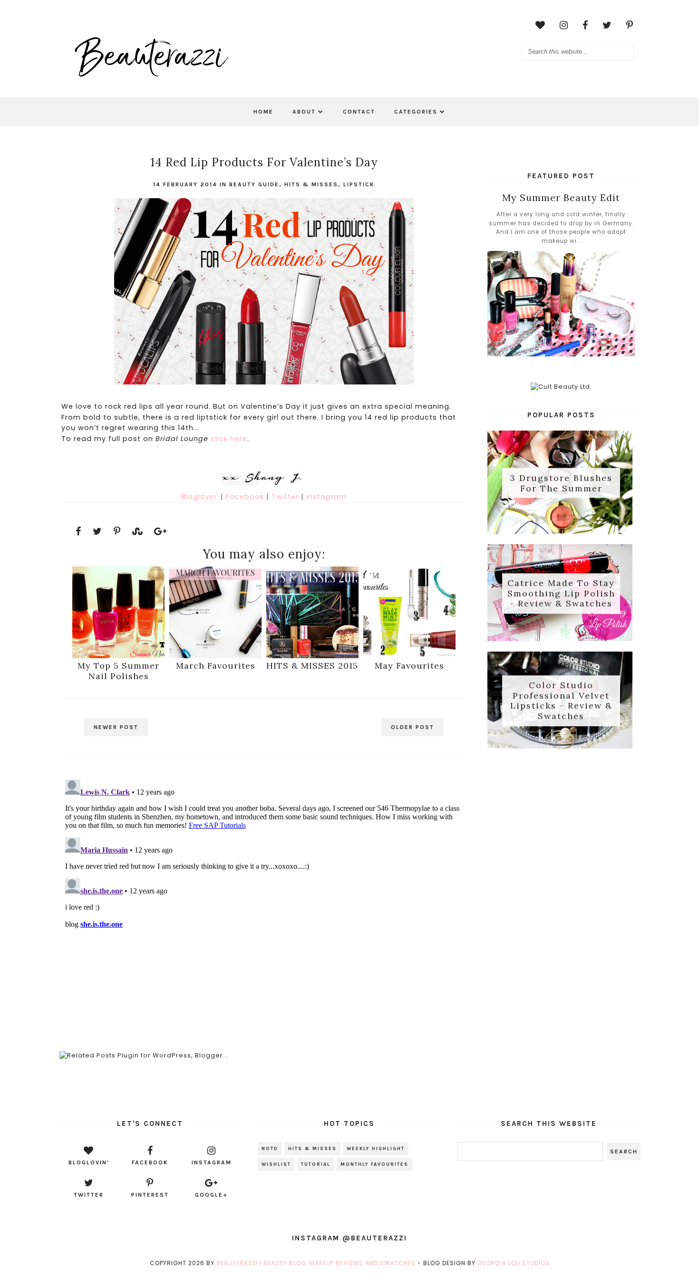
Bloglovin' (201, 496)
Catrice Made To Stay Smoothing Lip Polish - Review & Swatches (561, 593)
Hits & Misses (311, 184)
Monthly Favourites (374, 1164)
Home (263, 111)
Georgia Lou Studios (513, 1263)
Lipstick (359, 184)
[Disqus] (263, 894)
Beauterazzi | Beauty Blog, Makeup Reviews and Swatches (316, 1263)
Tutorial (315, 1164)
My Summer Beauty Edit (561, 197)
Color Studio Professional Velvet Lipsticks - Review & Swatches (561, 700)
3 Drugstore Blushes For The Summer (561, 483)
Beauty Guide (254, 184)
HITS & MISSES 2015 (312, 665)
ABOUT (304, 111)
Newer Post (116, 727)
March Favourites (215, 665)
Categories (415, 111)
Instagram (326, 496)
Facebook (246, 496)
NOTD (270, 1149)
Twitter (286, 496)
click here (229, 438)
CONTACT (359, 111)
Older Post (412, 727)
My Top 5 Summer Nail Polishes (118, 670)
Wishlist (276, 1164)
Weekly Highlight (376, 1149)
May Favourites (409, 665)
